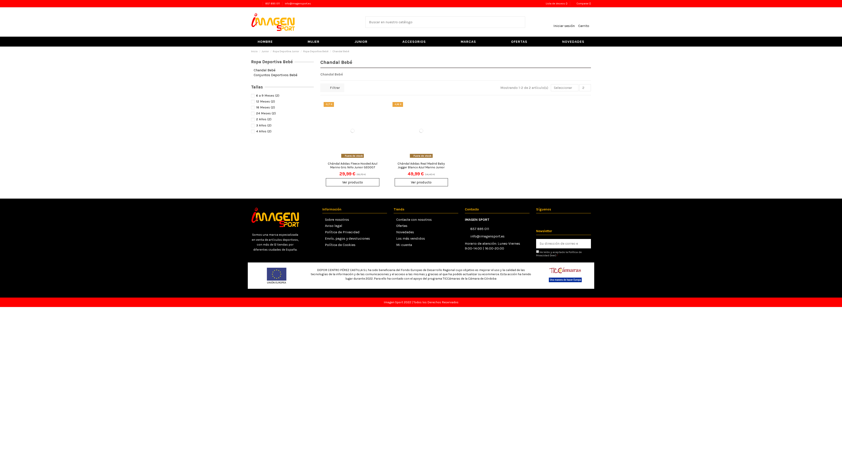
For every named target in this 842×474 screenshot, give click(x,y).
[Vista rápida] (378, 125)
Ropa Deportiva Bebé (272, 61)
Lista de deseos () (556, 3)
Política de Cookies (340, 245)
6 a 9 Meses (267, 95)
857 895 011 (272, 3)
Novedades (405, 232)
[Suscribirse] (586, 243)
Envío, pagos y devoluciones (347, 238)
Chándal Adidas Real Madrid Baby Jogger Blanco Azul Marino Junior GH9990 (421, 167)
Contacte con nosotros (414, 219)
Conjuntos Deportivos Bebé (275, 75)
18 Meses (265, 107)
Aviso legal (333, 226)
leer (553, 255)
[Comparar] (378, 117)
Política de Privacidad (342, 232)
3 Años (263, 125)
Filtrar (334, 88)
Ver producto (352, 182)
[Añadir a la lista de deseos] (378, 109)
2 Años (263, 119)
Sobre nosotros (337, 219)
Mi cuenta (404, 245)
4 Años (263, 131)
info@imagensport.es (298, 3)
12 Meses (265, 101)
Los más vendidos (410, 238)
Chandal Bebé (264, 70)
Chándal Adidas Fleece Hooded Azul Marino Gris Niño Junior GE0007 (352, 165)
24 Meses (266, 113)
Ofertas (401, 226)
